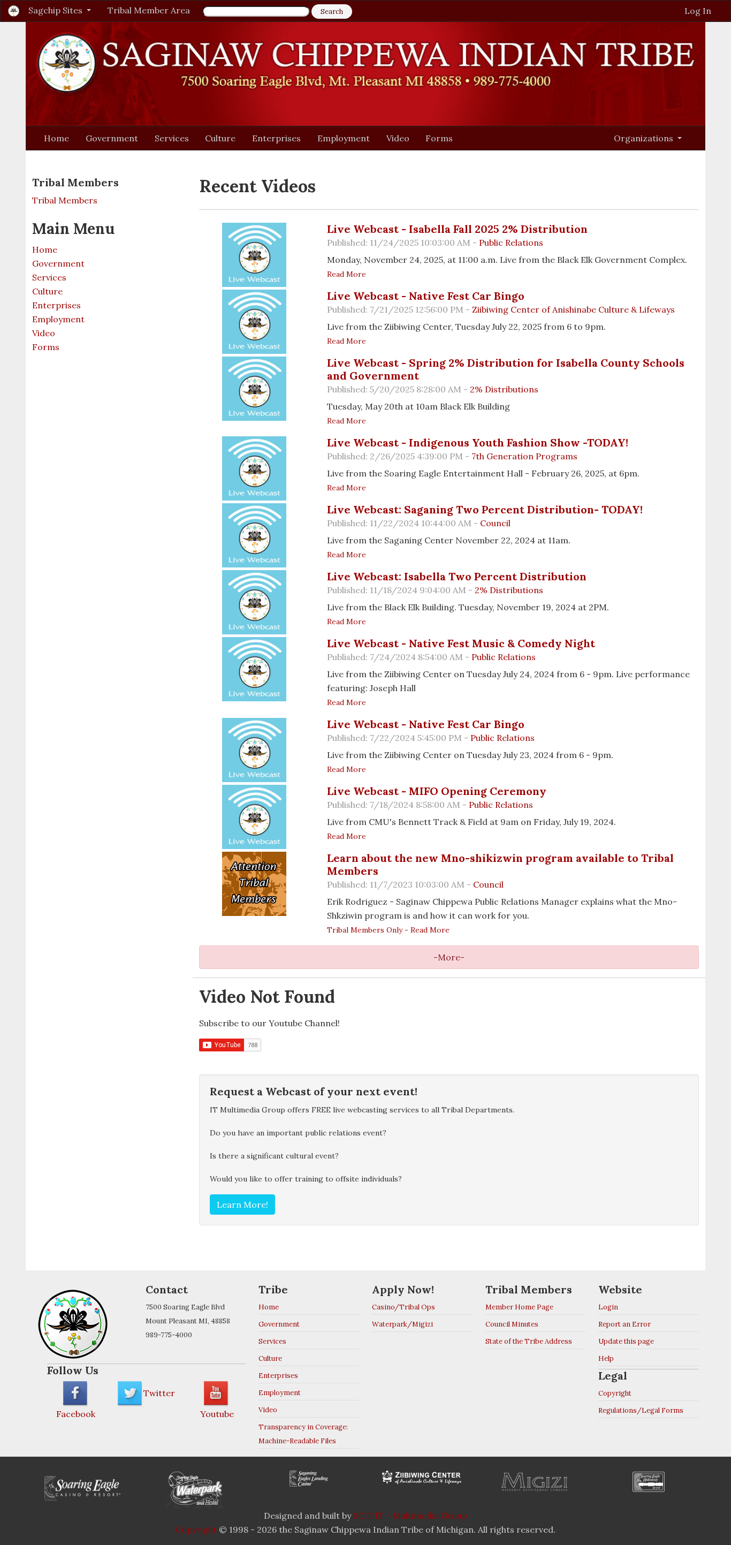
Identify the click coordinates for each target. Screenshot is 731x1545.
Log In (697, 10)
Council (495, 523)
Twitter (159, 1393)
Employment (343, 138)
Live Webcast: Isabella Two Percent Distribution (457, 576)
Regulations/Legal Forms (640, 1410)
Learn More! (242, 1204)
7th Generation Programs (524, 456)
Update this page (626, 1341)
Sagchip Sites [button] (56, 10)
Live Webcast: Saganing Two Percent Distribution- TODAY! (485, 509)
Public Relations (511, 242)
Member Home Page (519, 1307)
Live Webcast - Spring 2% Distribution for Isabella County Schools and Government (505, 369)
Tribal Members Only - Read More (388, 930)
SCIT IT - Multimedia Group (410, 1515)
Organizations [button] (644, 138)
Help (606, 1358)
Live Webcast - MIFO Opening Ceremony (436, 791)
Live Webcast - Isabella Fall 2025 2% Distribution (457, 229)
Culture (220, 138)
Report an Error (624, 1324)
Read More (346, 274)
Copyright (614, 1393)
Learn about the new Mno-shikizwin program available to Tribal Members (500, 864)
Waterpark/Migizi (402, 1324)
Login (608, 1307)
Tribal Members (64, 200)
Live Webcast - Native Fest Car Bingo (425, 295)
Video (397, 138)
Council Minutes (511, 1324)
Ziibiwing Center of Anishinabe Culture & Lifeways (573, 309)
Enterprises (276, 138)
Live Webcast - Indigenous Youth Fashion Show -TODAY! (477, 442)
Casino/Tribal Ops (403, 1307)
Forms (439, 138)
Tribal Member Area (149, 10)
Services (172, 138)
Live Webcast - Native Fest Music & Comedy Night (461, 643)
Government (112, 138)
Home (56, 138)
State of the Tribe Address (528, 1341)
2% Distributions (504, 389)
